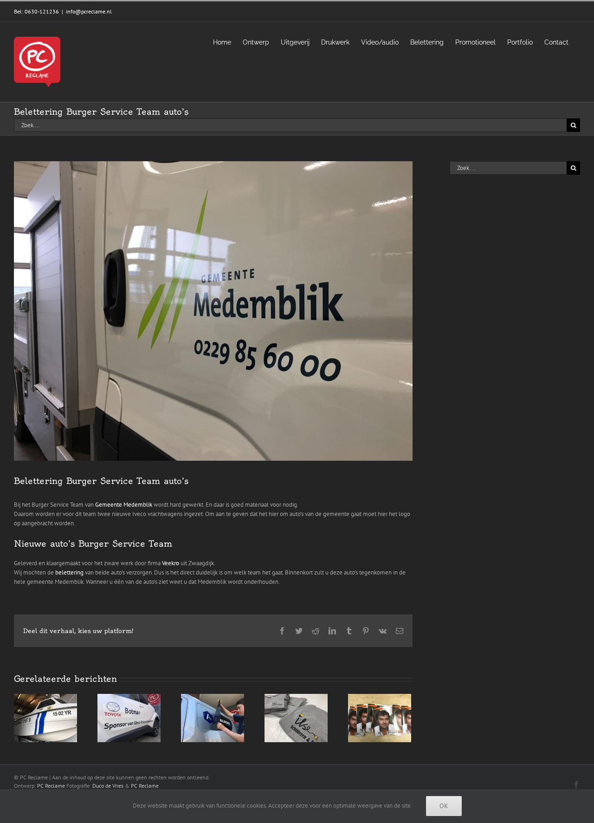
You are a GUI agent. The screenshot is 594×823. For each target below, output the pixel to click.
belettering (69, 572)
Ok (443, 806)
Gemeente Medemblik (123, 505)
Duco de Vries (107, 785)
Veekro (170, 563)
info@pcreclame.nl (89, 11)
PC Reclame (51, 785)
